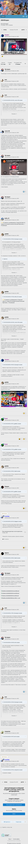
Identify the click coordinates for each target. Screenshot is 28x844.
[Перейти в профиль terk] (2, 80)
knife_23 (16, 296)
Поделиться (7, 821)
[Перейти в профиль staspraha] (2, 732)
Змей (15, 471)
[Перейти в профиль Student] (2, 35)
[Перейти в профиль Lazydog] (2, 517)
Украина (11, 25)
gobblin (15, 423)
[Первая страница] (2, 30)
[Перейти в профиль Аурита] (2, 553)
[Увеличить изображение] (10, 590)
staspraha (16, 769)
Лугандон (6, 23)
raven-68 (17, 100)
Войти (14, 813)
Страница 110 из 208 (14, 29)
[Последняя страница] (26, 30)
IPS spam (9, 843)
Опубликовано (12, 36)
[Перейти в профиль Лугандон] (2, 70)
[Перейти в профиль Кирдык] (2, 487)
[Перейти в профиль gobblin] (2, 234)
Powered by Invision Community (14, 840)
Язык (10, 839)
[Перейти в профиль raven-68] (2, 131)
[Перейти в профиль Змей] (2, 419)
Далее (23, 29)
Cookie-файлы (16, 839)
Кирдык (16, 521)
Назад (4, 29)
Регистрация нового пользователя (14, 804)
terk (15, 642)
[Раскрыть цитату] (3, 100)
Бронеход (5, 2)
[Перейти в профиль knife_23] (2, 219)
